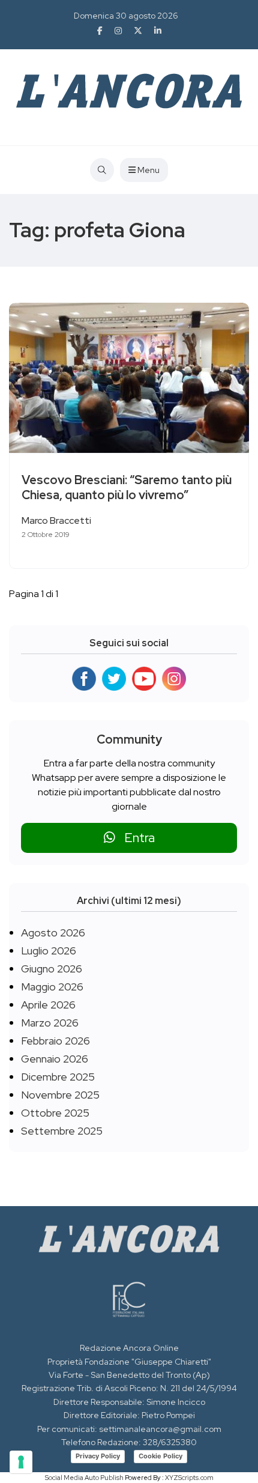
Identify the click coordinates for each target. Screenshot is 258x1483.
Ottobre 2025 (55, 1113)
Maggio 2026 (52, 986)
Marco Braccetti (56, 520)
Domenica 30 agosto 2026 (126, 15)
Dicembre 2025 (58, 1077)
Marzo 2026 (50, 1023)
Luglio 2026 (48, 950)
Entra (135, 837)
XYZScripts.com (189, 1477)
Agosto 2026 (53, 932)
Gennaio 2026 (54, 1059)
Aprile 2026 (48, 1004)
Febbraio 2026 (55, 1041)
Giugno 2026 (51, 968)
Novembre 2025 (60, 1095)
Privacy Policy (98, 1456)
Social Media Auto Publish (84, 1477)
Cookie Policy (160, 1456)
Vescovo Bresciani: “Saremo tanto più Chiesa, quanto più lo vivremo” (127, 487)
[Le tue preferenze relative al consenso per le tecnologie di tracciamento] (21, 1462)
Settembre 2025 (62, 1131)
